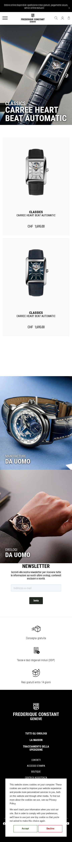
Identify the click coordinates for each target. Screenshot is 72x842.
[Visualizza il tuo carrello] (69, 18)
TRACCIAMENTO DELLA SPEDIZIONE (36, 748)
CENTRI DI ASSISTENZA (36, 777)
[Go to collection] (36, 423)
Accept (25, 828)
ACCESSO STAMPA (36, 765)
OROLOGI (11, 550)
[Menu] (5, 18)
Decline (50, 828)
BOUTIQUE (36, 771)
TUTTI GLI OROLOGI (36, 733)
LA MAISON (36, 740)
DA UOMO (17, 461)
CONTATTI (36, 760)
